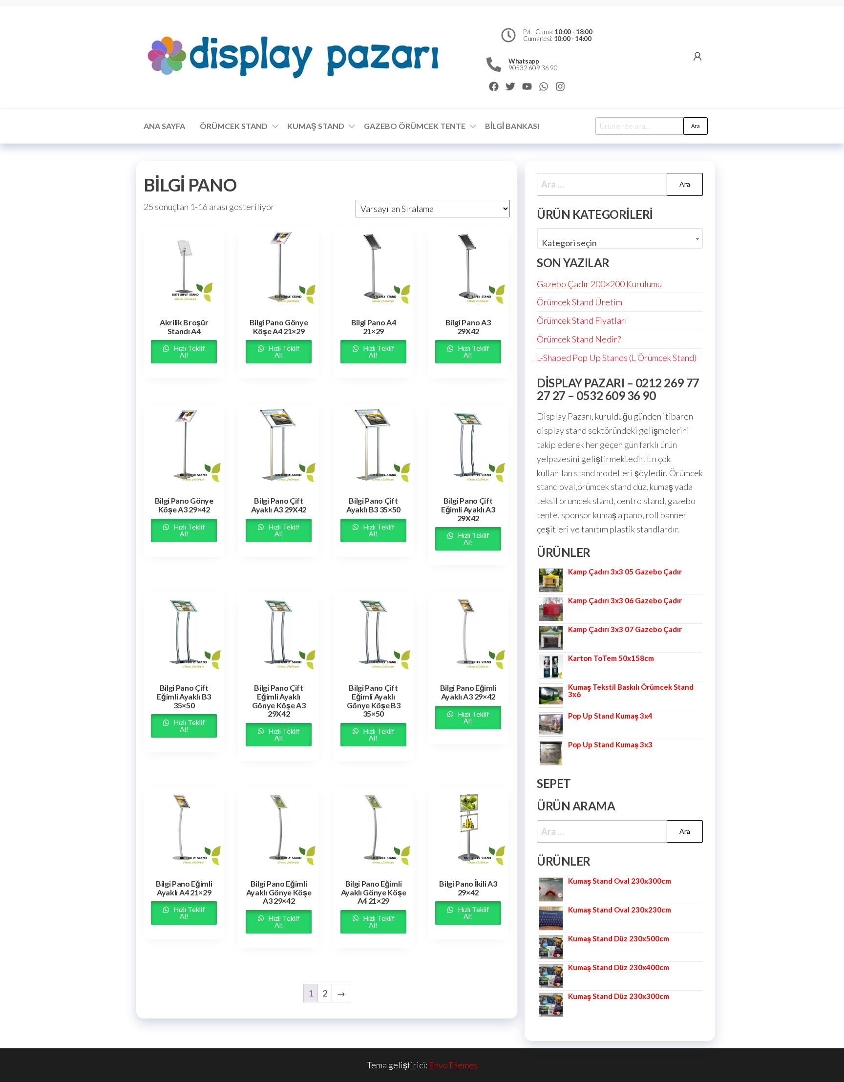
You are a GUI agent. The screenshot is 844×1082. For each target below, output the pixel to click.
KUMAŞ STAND (315, 125)
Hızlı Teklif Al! (188, 351)
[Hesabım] (697, 56)
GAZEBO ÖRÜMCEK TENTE (414, 125)
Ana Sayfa (164, 125)
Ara (695, 126)
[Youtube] (527, 86)
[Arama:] (620, 184)
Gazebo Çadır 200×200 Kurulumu (599, 283)
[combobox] (620, 238)
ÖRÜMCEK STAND (234, 125)
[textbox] (620, 242)
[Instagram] (560, 86)
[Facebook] (494, 86)
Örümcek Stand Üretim (579, 302)
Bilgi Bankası (512, 125)
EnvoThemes (453, 1065)
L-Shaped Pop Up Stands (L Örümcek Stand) (616, 357)
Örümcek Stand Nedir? (579, 339)
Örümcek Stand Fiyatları (582, 320)
